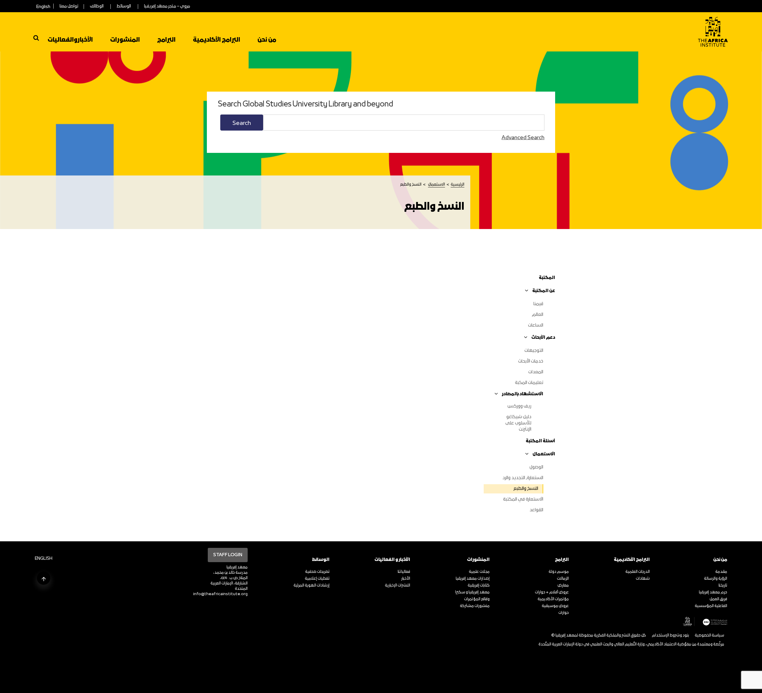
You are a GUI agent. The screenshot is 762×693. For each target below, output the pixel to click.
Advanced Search (523, 137)
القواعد (536, 510)
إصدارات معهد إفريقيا (473, 578)
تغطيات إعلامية (317, 578)
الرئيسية (457, 184)
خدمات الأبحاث (530, 361)
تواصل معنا (69, 6)
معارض (563, 585)
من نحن (266, 40)
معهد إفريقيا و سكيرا (472, 592)
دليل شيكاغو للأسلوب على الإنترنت (518, 423)
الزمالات (563, 578)
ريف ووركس (519, 406)
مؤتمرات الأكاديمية (553, 599)
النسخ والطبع (525, 489)
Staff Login (227, 555)
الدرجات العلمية (637, 571)
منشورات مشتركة (475, 606)
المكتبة (547, 278)
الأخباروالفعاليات (70, 40)
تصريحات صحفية (317, 571)
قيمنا (538, 304)
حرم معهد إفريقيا (713, 592)
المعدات (535, 372)
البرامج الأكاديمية (216, 40)
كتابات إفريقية (479, 585)
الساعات (535, 325)
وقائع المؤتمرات (477, 599)
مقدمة (721, 571)
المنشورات (125, 40)
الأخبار (405, 578)
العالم (537, 315)
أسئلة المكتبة (540, 441)
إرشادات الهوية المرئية (311, 585)
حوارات (563, 612)
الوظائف (97, 6)
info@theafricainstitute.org (220, 594)
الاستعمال (436, 184)
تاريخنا (723, 585)
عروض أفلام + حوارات (552, 592)
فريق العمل (718, 599)
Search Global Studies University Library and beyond (305, 104)
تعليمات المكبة (529, 383)
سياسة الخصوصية (709, 635)
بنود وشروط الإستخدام (670, 635)
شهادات (643, 578)
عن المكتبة (543, 291)
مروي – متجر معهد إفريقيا (167, 6)
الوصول (536, 467)
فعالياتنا (404, 571)
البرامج (166, 40)
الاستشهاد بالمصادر (522, 394)
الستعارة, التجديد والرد (522, 478)
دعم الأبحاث (543, 338)
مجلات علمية (479, 571)
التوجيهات (533, 351)
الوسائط (124, 6)
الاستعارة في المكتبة (523, 499)
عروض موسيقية (555, 606)
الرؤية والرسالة (715, 578)
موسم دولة (559, 571)
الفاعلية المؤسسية (711, 606)
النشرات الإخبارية (397, 585)
